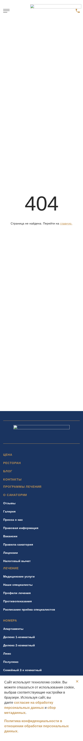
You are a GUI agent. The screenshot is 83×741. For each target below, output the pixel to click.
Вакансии (10, 536)
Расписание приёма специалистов (29, 609)
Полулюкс (11, 661)
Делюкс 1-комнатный (19, 637)
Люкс (7, 653)
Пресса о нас (13, 519)
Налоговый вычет (17, 561)
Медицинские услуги (19, 576)
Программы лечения (22, 486)
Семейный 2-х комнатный (22, 670)
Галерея (9, 511)
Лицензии (10, 552)
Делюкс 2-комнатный (19, 645)
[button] (6, 11)
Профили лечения (17, 592)
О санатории (15, 495)
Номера (10, 620)
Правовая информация (20, 527)
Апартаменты (13, 628)
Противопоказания (17, 601)
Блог (7, 471)
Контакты (12, 479)
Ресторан (12, 462)
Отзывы (9, 503)
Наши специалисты (18, 584)
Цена (7, 454)
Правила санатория (18, 544)
